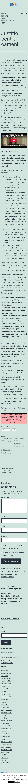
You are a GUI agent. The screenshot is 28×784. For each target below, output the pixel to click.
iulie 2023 (4, 686)
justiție (9, 472)
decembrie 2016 (6, 742)
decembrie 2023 (6, 678)
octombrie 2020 (6, 710)
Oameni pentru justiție (9, 125)
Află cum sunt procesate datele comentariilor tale (13, 574)
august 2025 (5, 670)
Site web (4, 536)
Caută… (3, 631)
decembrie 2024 (6, 673)
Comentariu (5, 497)
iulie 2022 (4, 702)
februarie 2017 (6, 736)
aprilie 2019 (5, 723)
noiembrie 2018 (6, 726)
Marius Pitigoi (7, 470)
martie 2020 (5, 718)
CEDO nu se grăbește (8, 652)
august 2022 (5, 699)
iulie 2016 (4, 755)
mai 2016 (4, 760)
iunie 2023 (4, 689)
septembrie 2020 (6, 712)
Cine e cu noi (5, 660)
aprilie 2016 (5, 763)
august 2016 (5, 752)
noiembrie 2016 (6, 744)
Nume (3, 516)
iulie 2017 (4, 731)
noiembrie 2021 (6, 707)
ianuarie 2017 (5, 739)
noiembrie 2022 (6, 697)
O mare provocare (7, 663)
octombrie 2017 (6, 728)
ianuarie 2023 (5, 694)
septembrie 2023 (6, 683)
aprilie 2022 (5, 705)
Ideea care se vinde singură (10, 657)
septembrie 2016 (6, 750)
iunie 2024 (4, 676)
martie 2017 (5, 734)
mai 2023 (4, 691)
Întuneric (4, 655)
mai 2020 (4, 715)
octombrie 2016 (6, 747)
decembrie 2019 (6, 720)
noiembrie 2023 (6, 681)
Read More (17, 782)
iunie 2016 (4, 757)
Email (3, 526)
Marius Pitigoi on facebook (10, 618)
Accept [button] (11, 781)
